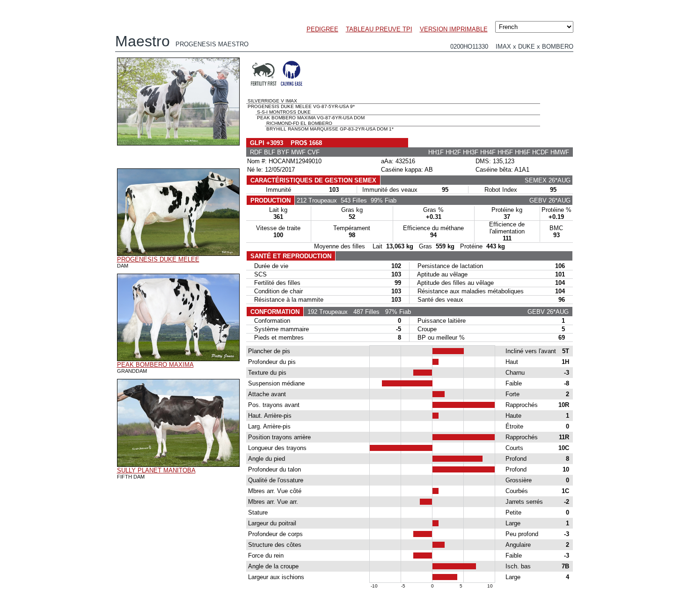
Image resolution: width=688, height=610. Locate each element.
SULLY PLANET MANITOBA (156, 470)
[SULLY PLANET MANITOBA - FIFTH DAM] (178, 464)
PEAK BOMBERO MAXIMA (155, 364)
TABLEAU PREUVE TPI (379, 29)
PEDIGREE (322, 29)
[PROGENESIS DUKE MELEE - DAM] (178, 253)
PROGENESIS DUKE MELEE (158, 259)
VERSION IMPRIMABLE (454, 29)
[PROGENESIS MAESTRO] (178, 143)
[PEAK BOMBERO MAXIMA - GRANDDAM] (178, 359)
